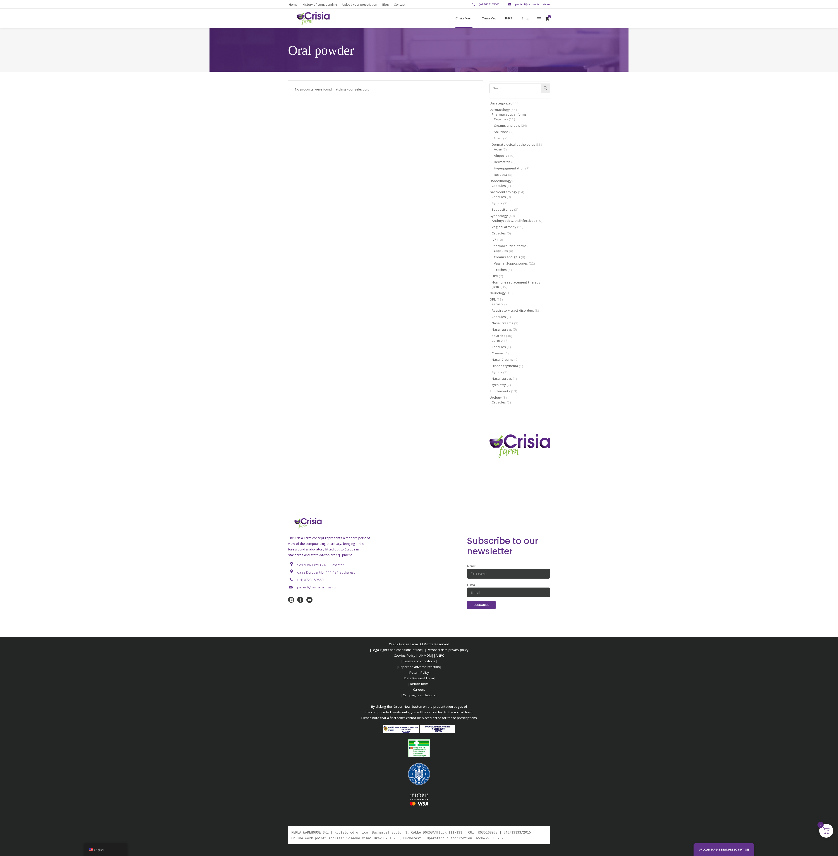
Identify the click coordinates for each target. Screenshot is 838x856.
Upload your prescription (359, 4)
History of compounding (319, 4)
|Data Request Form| (419, 678)
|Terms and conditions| (419, 661)
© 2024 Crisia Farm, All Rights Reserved (419, 644)
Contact (399, 4)
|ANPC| (440, 655)
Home (293, 4)
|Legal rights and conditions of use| (396, 650)
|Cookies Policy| (404, 655)
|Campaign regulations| (419, 695)
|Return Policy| (419, 672)
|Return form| (419, 684)
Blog (385, 4)
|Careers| (419, 689)
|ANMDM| (425, 655)
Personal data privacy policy (448, 650)
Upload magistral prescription (724, 849)
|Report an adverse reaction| (419, 667)
